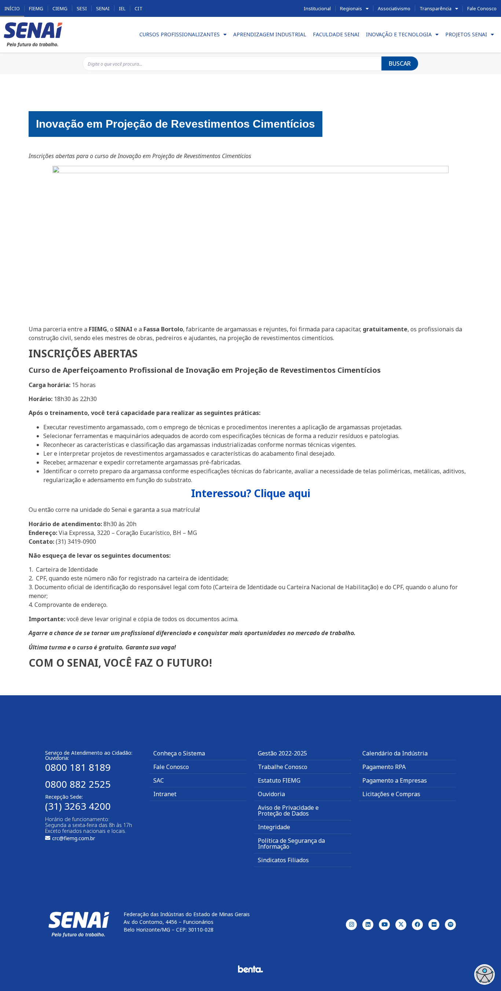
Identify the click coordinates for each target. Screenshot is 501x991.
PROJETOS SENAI (466, 34)
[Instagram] (351, 924)
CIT (139, 8)
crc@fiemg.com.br (73, 838)
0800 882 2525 (78, 784)
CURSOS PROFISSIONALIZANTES (179, 34)
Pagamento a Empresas (394, 780)
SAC (158, 780)
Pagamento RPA (384, 767)
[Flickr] (433, 924)
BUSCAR (400, 63)
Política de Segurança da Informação (291, 843)
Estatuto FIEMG (279, 780)
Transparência (435, 8)
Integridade (274, 827)
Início (12, 8)
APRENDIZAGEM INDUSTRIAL (269, 34)
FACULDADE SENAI (336, 34)
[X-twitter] (400, 924)
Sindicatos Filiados (283, 860)
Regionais (351, 8)
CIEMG (59, 8)
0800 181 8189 (78, 767)
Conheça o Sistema (179, 753)
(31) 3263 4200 (78, 806)
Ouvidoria (271, 794)
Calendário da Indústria (395, 753)
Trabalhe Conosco (282, 767)
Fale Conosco (482, 8)
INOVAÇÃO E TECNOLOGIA (399, 34)
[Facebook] (417, 924)
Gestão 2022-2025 (282, 753)
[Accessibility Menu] (484, 974)
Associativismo (394, 8)
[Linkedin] (367, 924)
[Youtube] (384, 924)
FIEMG (36, 8)
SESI (82, 8)
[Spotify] (450, 924)
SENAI (103, 8)
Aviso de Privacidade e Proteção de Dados (288, 810)
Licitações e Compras (391, 794)
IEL (122, 8)
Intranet (164, 794)
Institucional (317, 8)
